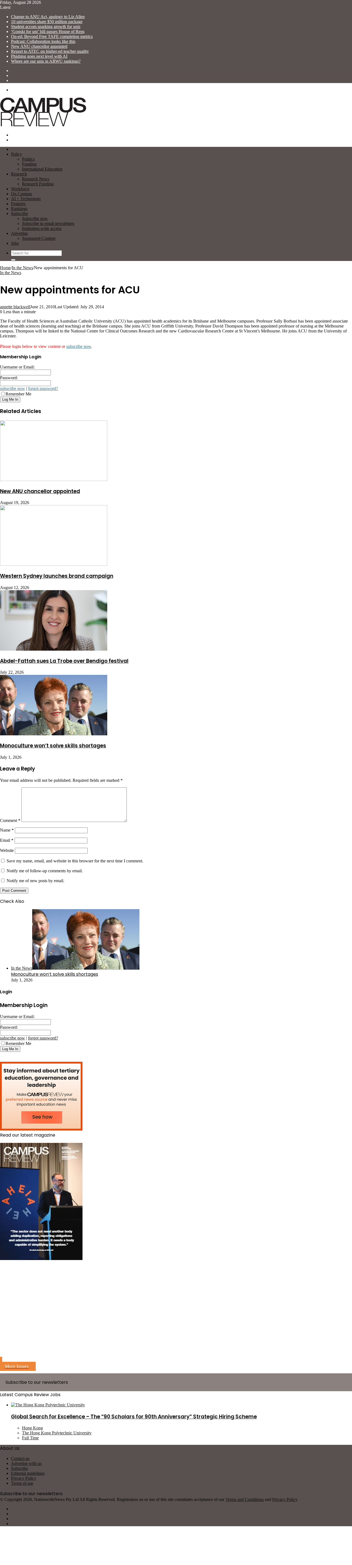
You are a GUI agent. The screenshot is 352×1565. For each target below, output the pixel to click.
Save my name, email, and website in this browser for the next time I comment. (75, 861)
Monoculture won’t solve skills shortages (53, 745)
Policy (16, 154)
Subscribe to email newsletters (48, 223)
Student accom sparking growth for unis (45, 26)
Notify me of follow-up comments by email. (45, 870)
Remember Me (18, 394)
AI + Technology (26, 198)
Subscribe (19, 213)
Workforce (20, 188)
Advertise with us (26, 1463)
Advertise (19, 233)
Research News (35, 179)
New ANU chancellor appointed (39, 46)
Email (6, 840)
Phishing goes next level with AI (39, 56)
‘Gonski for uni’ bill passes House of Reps (47, 31)
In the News (22, 267)
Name (7, 830)
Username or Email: (17, 367)
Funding (29, 164)
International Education (42, 169)
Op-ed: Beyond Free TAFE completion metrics (52, 36)
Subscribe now (35, 218)
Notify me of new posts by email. (35, 880)
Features (18, 203)
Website (7, 850)
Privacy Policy (23, 1478)
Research (19, 174)
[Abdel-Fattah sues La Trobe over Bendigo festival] (53, 649)
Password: (9, 377)
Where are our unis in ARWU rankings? (46, 61)
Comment (10, 820)
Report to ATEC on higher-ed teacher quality (50, 51)
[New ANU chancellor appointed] (53, 479)
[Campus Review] (43, 125)
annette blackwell (15, 306)
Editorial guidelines (28, 1473)
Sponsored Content (38, 238)
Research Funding (38, 183)
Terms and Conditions (245, 1499)
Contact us (20, 1458)
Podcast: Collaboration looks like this (43, 41)
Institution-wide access (41, 228)
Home (5, 267)
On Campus (21, 193)
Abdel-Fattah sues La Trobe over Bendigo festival (64, 661)
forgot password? (43, 388)
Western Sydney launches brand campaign (56, 576)
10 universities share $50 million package (46, 21)
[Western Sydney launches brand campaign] (53, 564)
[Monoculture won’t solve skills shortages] (53, 733)
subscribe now (78, 346)
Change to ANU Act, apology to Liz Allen (48, 16)
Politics (28, 159)
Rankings (19, 208)
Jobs (15, 243)
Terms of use (22, 1483)
